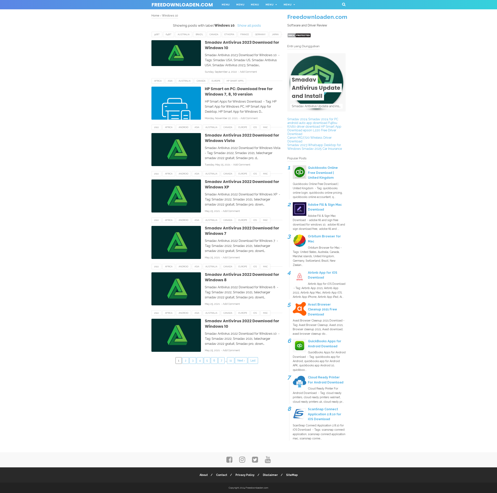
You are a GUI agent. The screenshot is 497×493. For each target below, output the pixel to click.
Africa (158, 81)
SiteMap (292, 474)
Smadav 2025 (312, 149)
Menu (226, 4)
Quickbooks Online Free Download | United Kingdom (323, 172)
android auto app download (307, 123)
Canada (213, 34)
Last (252, 360)
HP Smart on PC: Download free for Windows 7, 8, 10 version (239, 91)
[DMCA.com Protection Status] (299, 36)
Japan (275, 34)
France (244, 34)
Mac (265, 127)
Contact (221, 474)
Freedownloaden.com (182, 4)
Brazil (199, 34)
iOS (255, 127)
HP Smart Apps (235, 81)
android (183, 127)
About (204, 474)
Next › (241, 360)
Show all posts (249, 25)
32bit (157, 34)
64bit (168, 34)
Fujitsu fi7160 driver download (312, 124)
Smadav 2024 (297, 119)
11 (230, 360)
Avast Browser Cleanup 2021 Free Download (322, 309)
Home (155, 15)
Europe (216, 81)
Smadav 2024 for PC (323, 119)
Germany (260, 34)
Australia (183, 34)
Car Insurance (332, 149)
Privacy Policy (245, 474)
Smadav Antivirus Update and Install (316, 88)
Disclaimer (270, 474)
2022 (156, 127)
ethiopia (229, 34)
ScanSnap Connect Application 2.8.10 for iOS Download (324, 414)
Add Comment (248, 71)
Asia (170, 81)
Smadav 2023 (297, 145)
